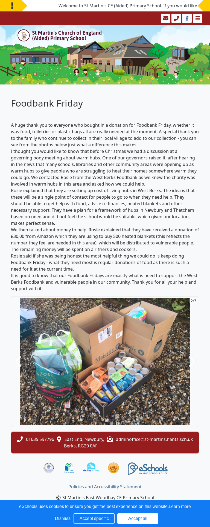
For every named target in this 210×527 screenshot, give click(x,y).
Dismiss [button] (63, 518)
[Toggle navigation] (197, 18)
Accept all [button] (137, 518)
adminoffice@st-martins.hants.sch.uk (154, 439)
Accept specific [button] (94, 518)
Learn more (180, 506)
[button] (18, 361)
